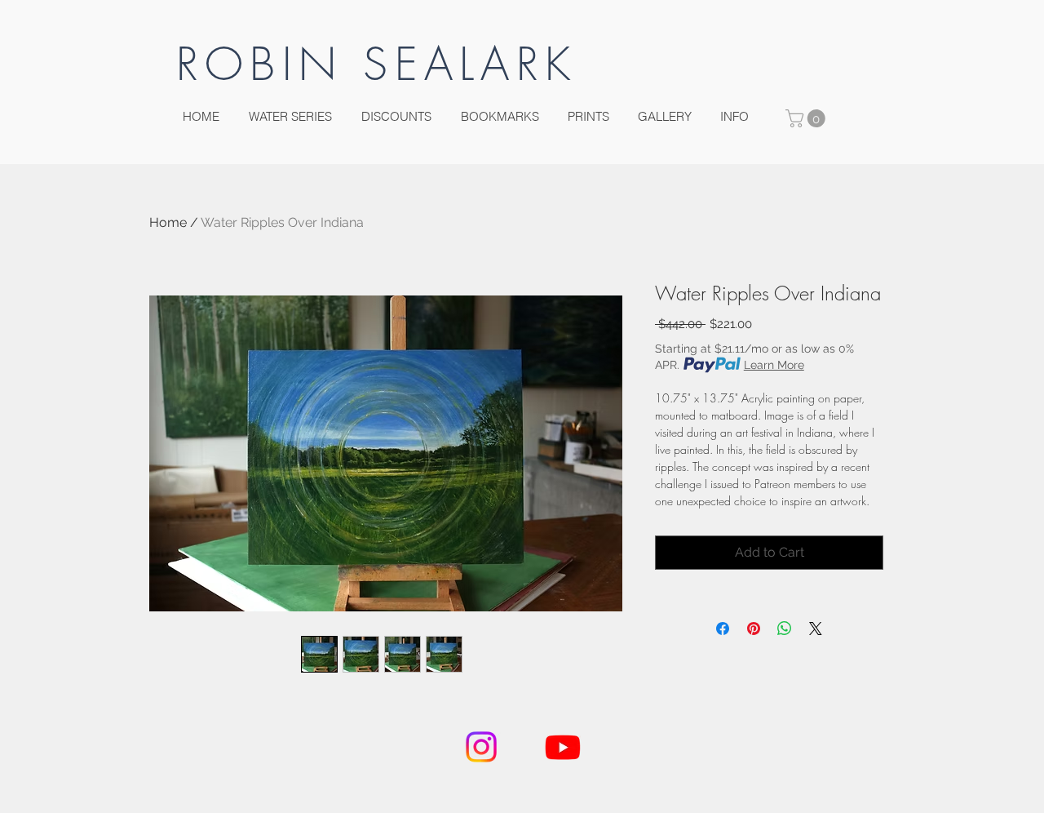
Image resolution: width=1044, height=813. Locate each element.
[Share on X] (815, 628)
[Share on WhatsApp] (784, 628)
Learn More (774, 364)
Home (168, 222)
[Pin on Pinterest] (753, 628)
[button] (807, 118)
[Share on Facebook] (722, 628)
